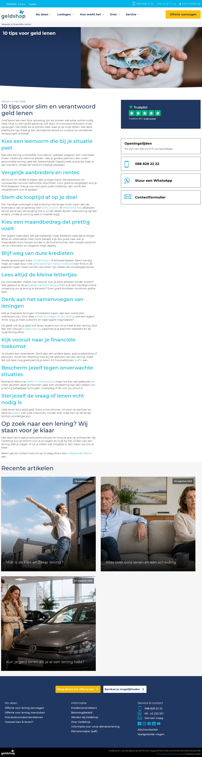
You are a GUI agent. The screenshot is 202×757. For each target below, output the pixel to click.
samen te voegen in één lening (54, 316)
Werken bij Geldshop (84, 717)
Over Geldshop (80, 721)
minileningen (41, 260)
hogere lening (32, 328)
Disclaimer (169, 754)
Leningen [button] (64, 14)
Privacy (160, 754)
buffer (78, 360)
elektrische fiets (72, 207)
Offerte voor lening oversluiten (25, 712)
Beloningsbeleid (81, 712)
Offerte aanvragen (183, 14)
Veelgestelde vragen (151, 734)
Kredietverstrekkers (84, 707)
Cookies (179, 754)
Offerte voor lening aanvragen (24, 707)
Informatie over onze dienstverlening (95, 726)
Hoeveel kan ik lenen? (19, 721)
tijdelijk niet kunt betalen (44, 285)
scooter (53, 207)
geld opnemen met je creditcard (53, 263)
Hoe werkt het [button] (90, 14)
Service (131, 14)
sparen (15, 412)
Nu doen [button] (42, 14)
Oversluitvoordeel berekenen (24, 717)
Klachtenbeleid (147, 729)
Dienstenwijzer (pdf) (84, 731)
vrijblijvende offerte (79, 453)
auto (45, 207)
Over (113, 14)
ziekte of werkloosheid (40, 381)
